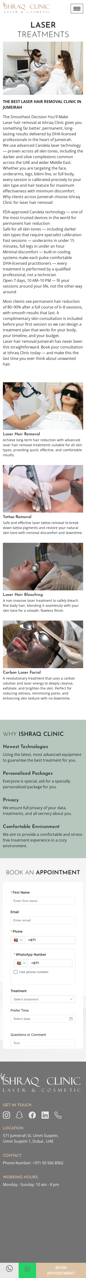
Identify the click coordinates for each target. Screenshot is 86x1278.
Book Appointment (61, 1270)
